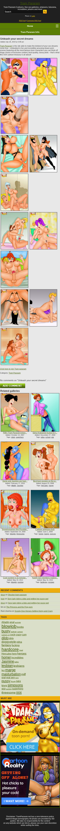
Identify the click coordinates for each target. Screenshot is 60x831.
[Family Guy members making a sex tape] (45, 557)
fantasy (6, 645)
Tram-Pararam (6, 46)
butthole (14, 632)
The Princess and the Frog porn (19, 607)
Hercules (44, 485)
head (21, 650)
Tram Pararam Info (30, 32)
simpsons (15, 685)
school (47, 437)
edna (42, 437)
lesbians (18, 666)
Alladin (13, 485)
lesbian (7, 665)
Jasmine (20, 485)
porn (17, 678)
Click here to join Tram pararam (13, 369)
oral (4, 677)
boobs (20, 627)
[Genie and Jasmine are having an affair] (15, 461)
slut (52, 437)
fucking (16, 645)
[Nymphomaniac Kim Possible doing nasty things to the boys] (15, 509)
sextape (51, 582)
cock (12, 634)
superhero (20, 437)
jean (2, 599)
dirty (11, 638)
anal (12, 622)
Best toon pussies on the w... (45, 481)
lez (3, 670)
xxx (19, 692)
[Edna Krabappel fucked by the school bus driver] (45, 412)
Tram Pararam (30, 3)
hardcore (10, 649)
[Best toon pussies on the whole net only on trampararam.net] (45, 461)
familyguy (43, 582)
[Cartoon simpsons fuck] (45, 509)
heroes (21, 653)
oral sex (53, 534)
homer (41, 534)
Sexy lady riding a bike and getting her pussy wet (28, 599)
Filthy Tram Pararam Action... (15, 433)
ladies (16, 662)
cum (24, 634)
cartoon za (6, 635)
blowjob (13, 534)
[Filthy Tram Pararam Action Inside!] (15, 412)
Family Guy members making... (45, 578)
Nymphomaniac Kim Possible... (15, 529)
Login (33, 16)
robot (13, 437)
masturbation (11, 674)
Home (30, 26)
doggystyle (9, 641)
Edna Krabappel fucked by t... (45, 433)
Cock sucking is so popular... (15, 578)
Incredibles (17, 657)
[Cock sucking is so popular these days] (15, 557)
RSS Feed (22, 20)
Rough (13, 681)
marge (51, 485)
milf (23, 674)
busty (6, 631)
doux (3, 595)
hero (14, 653)
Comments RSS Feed (34, 20)
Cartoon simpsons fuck (44, 529)
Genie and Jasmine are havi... (14, 481)
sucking (20, 582)
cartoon (20, 632)
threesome (20, 534)
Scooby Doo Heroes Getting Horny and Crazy (34, 611)
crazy (18, 634)
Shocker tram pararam (17, 595)
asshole (18, 622)
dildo (5, 638)
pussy (6, 681)
